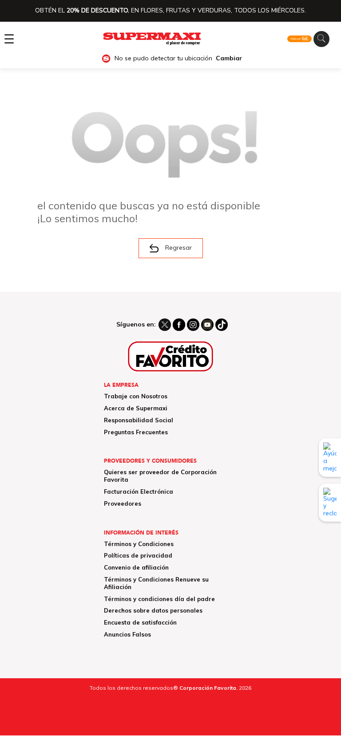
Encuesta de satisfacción (140, 622)
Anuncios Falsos (127, 634)
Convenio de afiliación (136, 567)
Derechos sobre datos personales (153, 610)
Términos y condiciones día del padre (159, 598)
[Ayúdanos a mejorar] (330, 457)
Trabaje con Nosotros (135, 396)
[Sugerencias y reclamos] (330, 503)
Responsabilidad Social (138, 420)
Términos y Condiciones (139, 543)
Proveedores (122, 503)
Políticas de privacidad (138, 555)
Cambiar (229, 58)
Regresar (178, 248)
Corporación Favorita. (208, 687)
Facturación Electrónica (138, 491)
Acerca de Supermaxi (135, 408)
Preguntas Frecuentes (136, 432)
